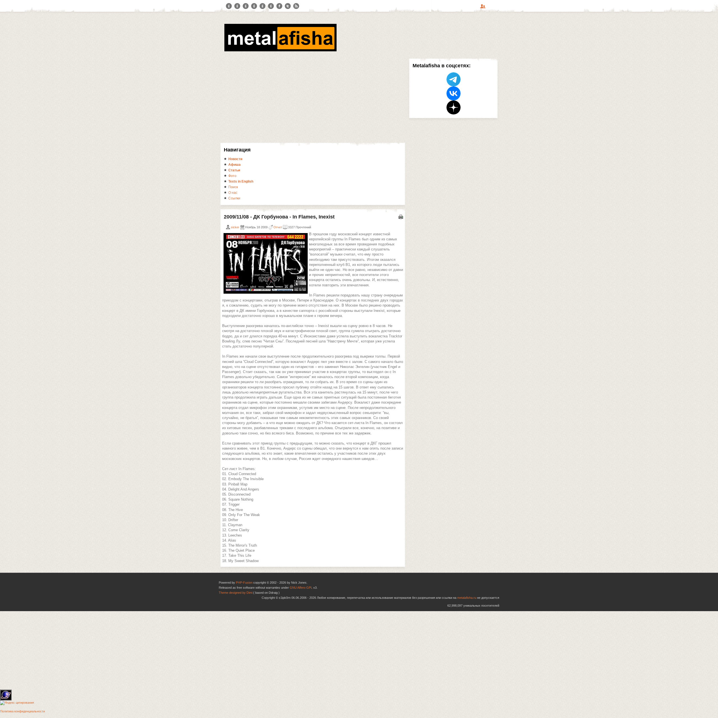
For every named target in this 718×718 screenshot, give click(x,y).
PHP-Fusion (244, 582)
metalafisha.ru (466, 597)
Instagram (237, 6)
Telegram (229, 6)
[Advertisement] (312, 100)
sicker (235, 227)
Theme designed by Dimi (235, 592)
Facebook (279, 6)
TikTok (271, 6)
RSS (296, 6)
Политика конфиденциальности (22, 711)
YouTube (254, 6)
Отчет (277, 227)
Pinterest (262, 6)
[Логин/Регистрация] (483, 8)
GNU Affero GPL (301, 587)
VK (246, 6)
